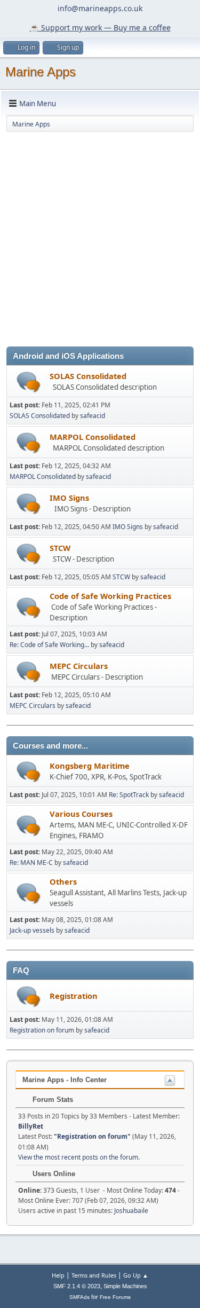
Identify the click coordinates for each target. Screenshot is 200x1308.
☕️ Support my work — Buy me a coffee (100, 27)
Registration (74, 995)
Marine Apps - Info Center (64, 1080)
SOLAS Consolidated (88, 376)
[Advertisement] (100, 241)
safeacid (92, 415)
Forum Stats (51, 1100)
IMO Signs (69, 497)
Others (63, 881)
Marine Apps (40, 72)
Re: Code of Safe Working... (49, 644)
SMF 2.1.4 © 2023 (76, 1286)
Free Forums (115, 1297)
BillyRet (30, 1126)
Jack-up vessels (32, 930)
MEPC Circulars (79, 665)
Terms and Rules (93, 1275)
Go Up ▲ (135, 1275)
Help (58, 1275)
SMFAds (79, 1297)
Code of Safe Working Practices (110, 595)
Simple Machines (125, 1286)
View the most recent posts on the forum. (79, 1157)
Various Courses (81, 813)
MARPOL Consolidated (92, 436)
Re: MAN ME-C (31, 862)
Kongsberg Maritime (90, 765)
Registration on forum (42, 1030)
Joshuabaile (131, 1210)
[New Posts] (29, 382)
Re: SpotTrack (129, 794)
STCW (60, 547)
